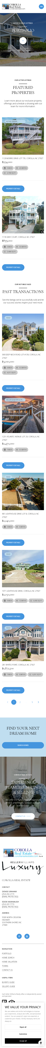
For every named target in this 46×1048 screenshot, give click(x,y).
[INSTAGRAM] (19, 936)
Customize (23, 1034)
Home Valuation (9, 961)
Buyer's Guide (8, 982)
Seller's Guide (8, 986)
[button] (23, 816)
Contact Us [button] (7, 970)
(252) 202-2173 (8, 894)
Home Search (8, 957)
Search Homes (23, 745)
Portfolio (6, 953)
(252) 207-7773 (8, 904)
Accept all (23, 1041)
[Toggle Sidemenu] (41, 6)
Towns (5, 966)
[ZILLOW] (27, 936)
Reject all (23, 1027)
